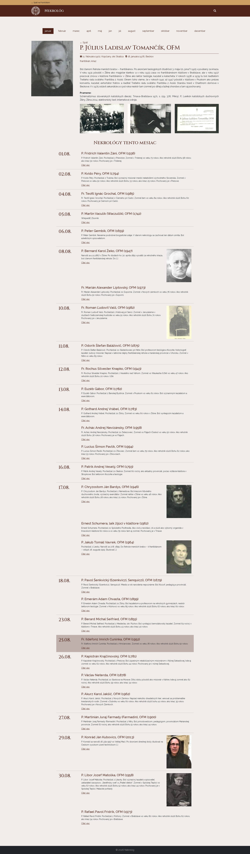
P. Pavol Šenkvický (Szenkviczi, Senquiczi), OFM (121, 580)
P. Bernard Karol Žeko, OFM (107, 251)
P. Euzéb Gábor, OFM (101, 389)
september (148, 31)
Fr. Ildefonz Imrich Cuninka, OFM (110, 639)
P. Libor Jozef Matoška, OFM (107, 775)
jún (110, 31)
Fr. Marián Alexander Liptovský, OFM (113, 287)
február (62, 31)
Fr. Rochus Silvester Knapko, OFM (111, 368)
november (181, 31)
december (199, 31)
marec (76, 31)
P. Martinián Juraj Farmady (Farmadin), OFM (118, 717)
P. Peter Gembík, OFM (102, 231)
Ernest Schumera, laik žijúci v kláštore (114, 523)
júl (120, 31)
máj (100, 31)
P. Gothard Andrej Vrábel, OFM (109, 409)
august (131, 31)
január (48, 31)
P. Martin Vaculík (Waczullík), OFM (111, 213)
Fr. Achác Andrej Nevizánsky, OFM (111, 428)
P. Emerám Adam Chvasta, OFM (109, 599)
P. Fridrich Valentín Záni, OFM (108, 153)
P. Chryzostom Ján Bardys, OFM (110, 487)
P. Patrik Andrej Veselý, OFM (107, 466)
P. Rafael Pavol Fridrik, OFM (106, 812)
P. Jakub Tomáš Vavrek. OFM (107, 542)
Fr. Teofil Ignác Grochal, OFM (107, 193)
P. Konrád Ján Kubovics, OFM (107, 737)
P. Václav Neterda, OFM (103, 675)
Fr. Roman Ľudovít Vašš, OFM (108, 307)
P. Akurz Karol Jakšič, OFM (105, 694)
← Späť (84, 42)
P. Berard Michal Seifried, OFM (109, 619)
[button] (215, 11)
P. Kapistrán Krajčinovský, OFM (109, 656)
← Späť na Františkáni (40, 2)
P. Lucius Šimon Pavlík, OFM (107, 446)
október (165, 31)
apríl (89, 31)
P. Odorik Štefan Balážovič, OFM (110, 345)
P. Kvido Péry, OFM (100, 173)
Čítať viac (85, 165)
